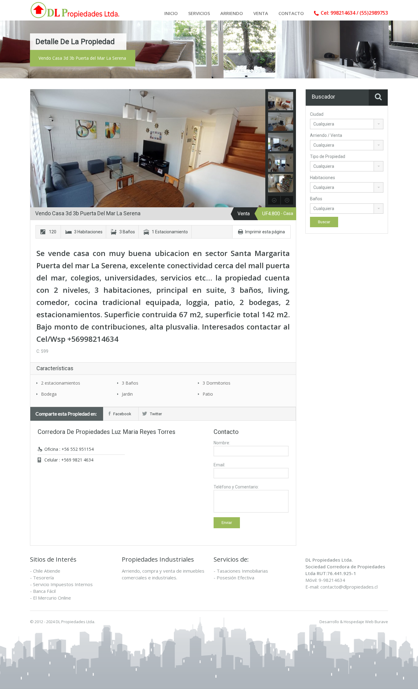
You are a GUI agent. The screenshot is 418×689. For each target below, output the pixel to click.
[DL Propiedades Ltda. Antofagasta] (76, 10)
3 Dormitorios (216, 383)
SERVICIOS (199, 13)
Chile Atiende (46, 571)
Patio (208, 394)
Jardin (127, 394)
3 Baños (130, 383)
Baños (316, 198)
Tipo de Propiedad (327, 156)
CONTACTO (291, 13)
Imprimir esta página (265, 231)
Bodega (49, 394)
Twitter (156, 414)
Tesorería (43, 577)
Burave (381, 621)
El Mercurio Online (52, 598)
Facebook (122, 414)
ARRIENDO (231, 13)
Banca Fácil (44, 591)
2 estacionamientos (60, 383)
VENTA (260, 13)
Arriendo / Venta (326, 135)
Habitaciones (322, 177)
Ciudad (316, 114)
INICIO (171, 13)
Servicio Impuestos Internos (63, 584)
